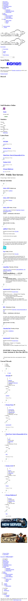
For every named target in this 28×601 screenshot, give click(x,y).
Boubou (10, 200)
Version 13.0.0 (7, 162)
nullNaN (4, 144)
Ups (4, 251)
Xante (4, 112)
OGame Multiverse (8, 169)
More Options (6, 54)
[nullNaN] (4, 226)
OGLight (5, 141)
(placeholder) (8, 586)
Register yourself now (16, 70)
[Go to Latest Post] (7, 393)
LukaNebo (6, 267)
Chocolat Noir (7, 328)
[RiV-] (4, 304)
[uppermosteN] (4, 286)
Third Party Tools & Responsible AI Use (14, 155)
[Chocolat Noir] (4, 326)
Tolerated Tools (11, 412)
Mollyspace (5, 132)
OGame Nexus (7, 148)
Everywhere (3, 46)
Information (10, 441)
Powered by (7, 556)
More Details (16, 599)
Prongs (4, 164)
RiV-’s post (8, 210)
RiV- (4, 157)
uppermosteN (5, 150)
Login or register (6, 26)
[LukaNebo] (4, 264)
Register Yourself (4, 73)
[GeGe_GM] (4, 185)
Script (9, 373)
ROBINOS (11, 331)
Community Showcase (13, 382)
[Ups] (4, 248)
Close (20, 599)
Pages (4, 52)
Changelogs (10, 473)
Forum (4, 51)
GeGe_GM (6, 188)
